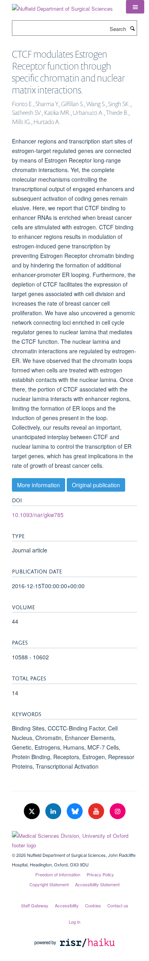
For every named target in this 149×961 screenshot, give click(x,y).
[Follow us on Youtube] (97, 811)
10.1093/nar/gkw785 (38, 515)
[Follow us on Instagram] (118, 811)
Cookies (93, 905)
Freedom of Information (57, 874)
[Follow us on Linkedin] (54, 811)
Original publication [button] (96, 485)
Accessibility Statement (97, 884)
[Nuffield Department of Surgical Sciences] (62, 6)
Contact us (117, 905)
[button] (135, 7)
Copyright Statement (49, 884)
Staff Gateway (34, 905)
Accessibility (67, 905)
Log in (74, 921)
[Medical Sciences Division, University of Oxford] (74, 838)
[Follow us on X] (32, 811)
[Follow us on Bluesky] (75, 811)
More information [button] (38, 485)
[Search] (132, 28)
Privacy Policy (100, 874)
